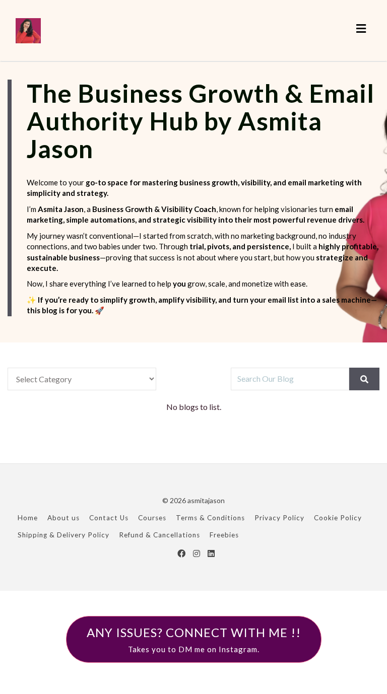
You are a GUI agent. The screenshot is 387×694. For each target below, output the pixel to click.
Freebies (224, 535)
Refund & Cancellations (159, 535)
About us (63, 518)
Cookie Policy (338, 518)
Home (28, 518)
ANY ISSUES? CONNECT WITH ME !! (194, 639)
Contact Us (108, 518)
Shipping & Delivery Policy (63, 535)
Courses (152, 518)
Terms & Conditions (210, 518)
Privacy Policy (279, 518)
